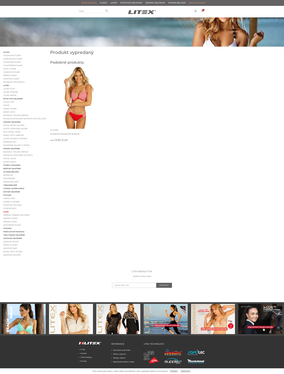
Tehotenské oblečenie (14, 235)
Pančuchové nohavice (13, 232)
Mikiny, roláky (10, 109)
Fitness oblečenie (11, 165)
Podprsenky (9, 179)
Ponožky (7, 228)
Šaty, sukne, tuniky (12, 132)
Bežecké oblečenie (12, 169)
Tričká (6, 105)
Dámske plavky (10, 218)
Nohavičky (8, 175)
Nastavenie (185, 371)
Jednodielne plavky (12, 59)
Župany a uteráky (11, 202)
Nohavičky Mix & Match (14, 82)
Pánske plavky (10, 75)
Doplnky (7, 195)
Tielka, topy (8, 102)
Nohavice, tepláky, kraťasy (15, 115)
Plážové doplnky (11, 72)
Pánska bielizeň (10, 182)
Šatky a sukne (9, 69)
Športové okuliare (12, 205)
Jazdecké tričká (11, 242)
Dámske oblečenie (155, 3)
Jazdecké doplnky (12, 255)
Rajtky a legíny (10, 245)
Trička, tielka (9, 159)
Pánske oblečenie (11, 149)
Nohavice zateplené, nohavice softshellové (24, 119)
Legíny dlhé (9, 89)
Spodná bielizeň (176, 3)
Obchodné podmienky (121, 350)
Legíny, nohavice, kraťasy (15, 139)
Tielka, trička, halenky (14, 125)
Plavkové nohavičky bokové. (65, 134)
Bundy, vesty (9, 112)
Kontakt (83, 353)
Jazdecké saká (10, 248)
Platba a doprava (119, 354)
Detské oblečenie (11, 192)
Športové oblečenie (131, 3)
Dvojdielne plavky (12, 56)
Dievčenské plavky (12, 62)
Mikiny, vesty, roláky (13, 252)
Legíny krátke (10, 95)
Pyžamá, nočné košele (13, 188)
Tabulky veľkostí (119, 358)
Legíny (113, 3)
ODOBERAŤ (164, 285)
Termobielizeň (10, 185)
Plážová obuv (9, 208)
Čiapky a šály (9, 198)
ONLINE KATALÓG (197, 3)
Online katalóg (86, 357)
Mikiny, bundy (9, 162)
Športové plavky (11, 79)
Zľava (6, 212)
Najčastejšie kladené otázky (123, 362)
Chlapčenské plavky (13, 65)
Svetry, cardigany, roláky (15, 129)
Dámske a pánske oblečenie (16, 215)
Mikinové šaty (9, 142)
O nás (82, 350)
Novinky (83, 361)
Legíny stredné (10, 92)
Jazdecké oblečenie (12, 238)
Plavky (103, 3)
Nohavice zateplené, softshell (18, 155)
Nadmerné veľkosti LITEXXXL (16, 145)
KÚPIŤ (102, 140)
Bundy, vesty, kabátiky (13, 135)
